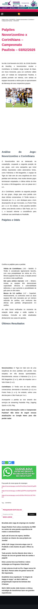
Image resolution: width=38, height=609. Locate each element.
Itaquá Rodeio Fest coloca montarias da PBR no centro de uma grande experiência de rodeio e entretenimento (19, 529)
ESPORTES (12, 19)
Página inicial (5, 19)
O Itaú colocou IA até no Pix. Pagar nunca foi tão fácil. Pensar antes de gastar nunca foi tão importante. (19, 570)
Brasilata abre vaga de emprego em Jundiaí (18, 523)
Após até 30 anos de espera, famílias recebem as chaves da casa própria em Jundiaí (16, 538)
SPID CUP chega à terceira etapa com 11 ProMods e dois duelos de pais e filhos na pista (17, 547)
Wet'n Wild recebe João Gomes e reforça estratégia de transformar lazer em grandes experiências (18, 590)
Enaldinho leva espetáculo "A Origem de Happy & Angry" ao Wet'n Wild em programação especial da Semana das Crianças (17, 580)
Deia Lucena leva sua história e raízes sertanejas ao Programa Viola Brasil (16, 563)
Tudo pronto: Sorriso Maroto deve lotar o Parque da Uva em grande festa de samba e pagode (18, 555)
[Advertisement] (20, 57)
